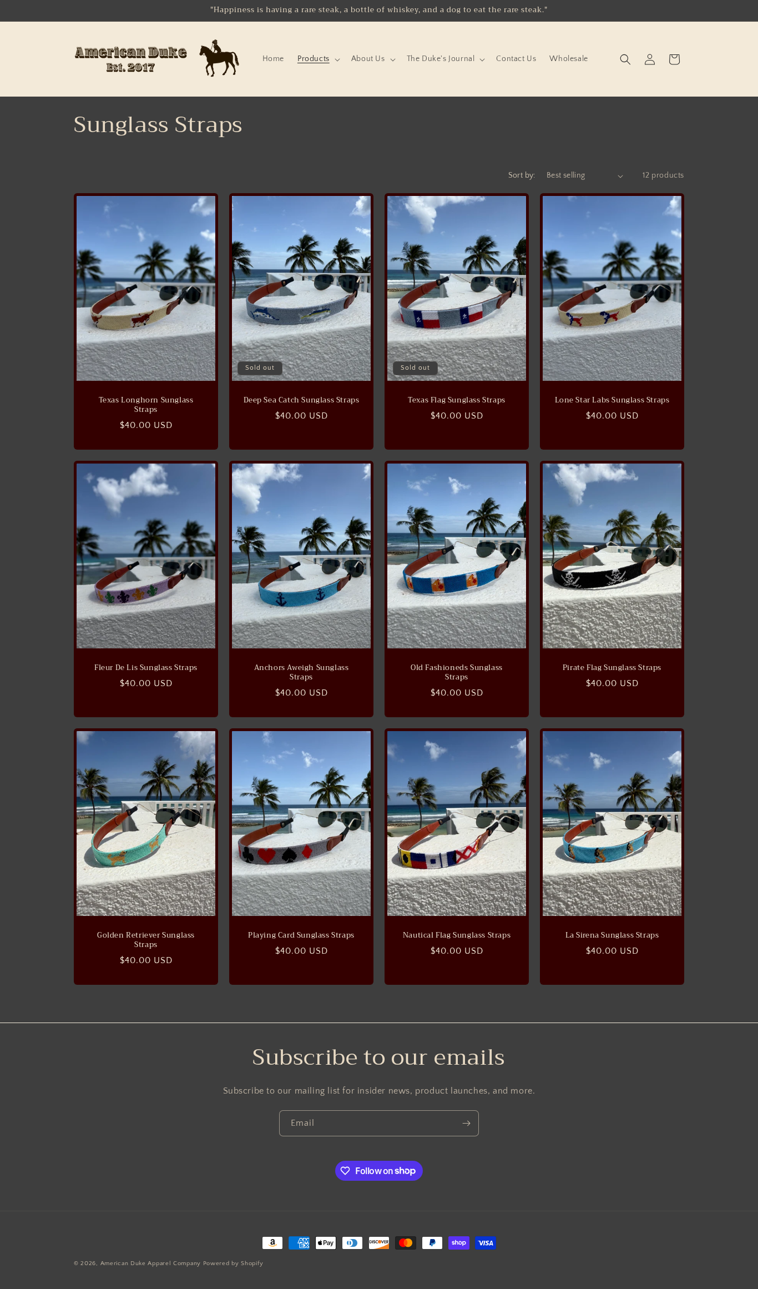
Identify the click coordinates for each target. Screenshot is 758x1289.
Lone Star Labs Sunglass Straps (612, 400)
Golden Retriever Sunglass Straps (146, 940)
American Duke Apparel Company (150, 1263)
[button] (318, 59)
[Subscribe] (466, 1123)
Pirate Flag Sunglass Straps (612, 668)
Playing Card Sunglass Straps (301, 936)
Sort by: (521, 175)
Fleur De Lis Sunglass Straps (146, 668)
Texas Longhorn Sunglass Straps (146, 405)
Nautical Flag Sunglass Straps (457, 936)
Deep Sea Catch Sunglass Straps (302, 400)
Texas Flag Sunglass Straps (457, 400)
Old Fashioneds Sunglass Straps (457, 672)
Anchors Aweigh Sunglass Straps (301, 672)
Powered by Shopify (233, 1263)
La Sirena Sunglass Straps (612, 936)
